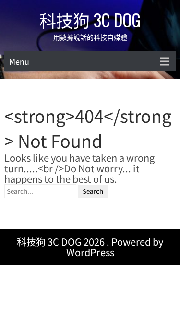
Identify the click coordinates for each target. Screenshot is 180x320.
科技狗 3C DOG (90, 19)
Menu (19, 61)
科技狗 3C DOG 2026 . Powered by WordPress (90, 247)
